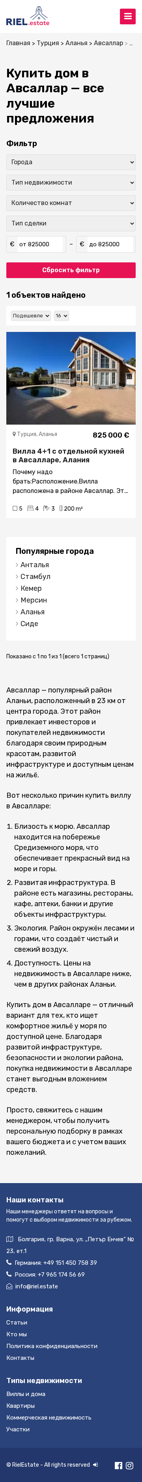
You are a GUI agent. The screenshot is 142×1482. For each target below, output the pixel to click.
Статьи (16, 1322)
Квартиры (20, 1405)
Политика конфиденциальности (51, 1346)
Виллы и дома (25, 1394)
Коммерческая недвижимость (49, 1417)
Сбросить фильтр (71, 270)
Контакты (20, 1357)
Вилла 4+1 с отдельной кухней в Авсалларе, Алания (68, 455)
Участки (18, 1429)
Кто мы (16, 1334)
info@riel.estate (36, 1286)
